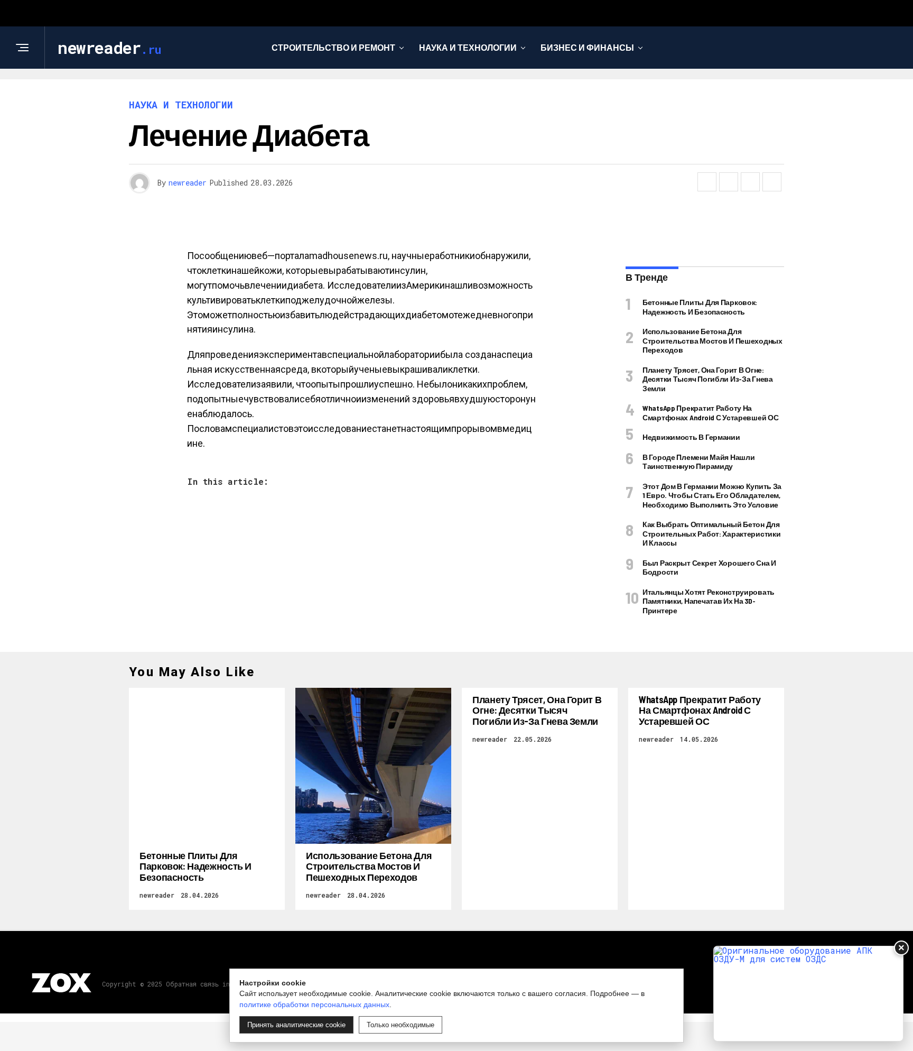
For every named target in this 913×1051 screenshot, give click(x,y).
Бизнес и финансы (587, 47)
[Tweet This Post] (728, 181)
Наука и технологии (468, 47)
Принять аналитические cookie (296, 1025)
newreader (188, 183)
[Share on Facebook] (706, 181)
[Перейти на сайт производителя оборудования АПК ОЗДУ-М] (808, 993)
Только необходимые (400, 1025)
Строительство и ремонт (333, 47)
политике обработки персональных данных (314, 1004)
